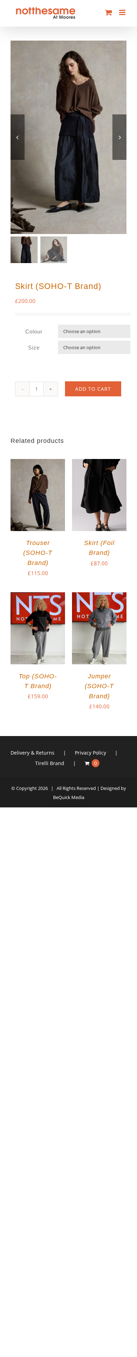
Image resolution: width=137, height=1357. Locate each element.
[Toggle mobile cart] (108, 12)
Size (34, 348)
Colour (34, 331)
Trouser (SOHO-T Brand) (37, 552)
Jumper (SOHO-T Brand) (99, 686)
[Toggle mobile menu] (122, 12)
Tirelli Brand (49, 763)
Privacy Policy (90, 752)
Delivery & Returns (32, 752)
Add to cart (93, 389)
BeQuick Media (68, 797)
